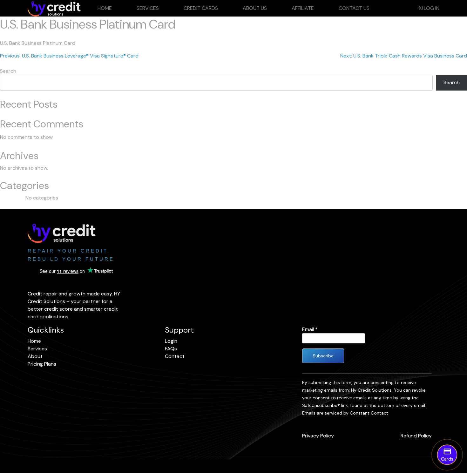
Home (105, 8)
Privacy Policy (318, 435)
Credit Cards (201, 8)
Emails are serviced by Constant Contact (345, 413)
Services (148, 8)
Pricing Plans (42, 364)
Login (171, 341)
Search (8, 71)
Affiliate (303, 8)
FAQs (171, 348)
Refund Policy (416, 435)
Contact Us (354, 8)
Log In (431, 8)
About (35, 356)
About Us (255, 8)
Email (310, 329)
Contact (175, 356)
